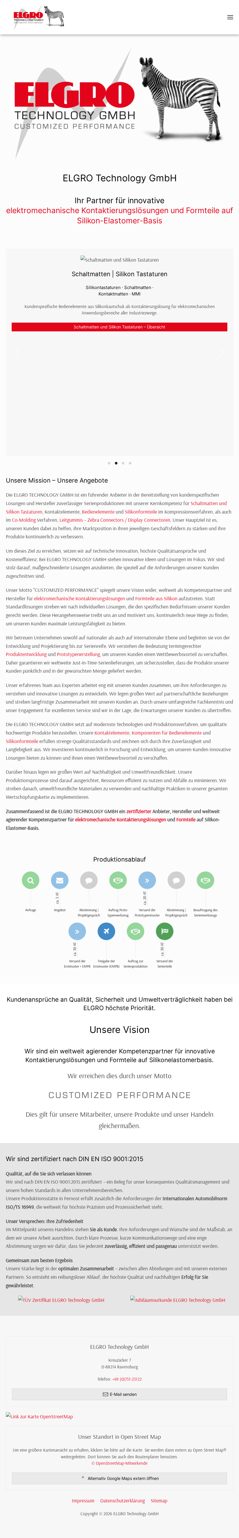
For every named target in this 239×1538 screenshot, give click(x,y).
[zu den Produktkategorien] (119, 103)
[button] (230, 17)
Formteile (186, 819)
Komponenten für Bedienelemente (167, 732)
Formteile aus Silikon (156, 598)
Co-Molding (24, 519)
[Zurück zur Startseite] (39, 17)
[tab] (109, 463)
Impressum (83, 1500)
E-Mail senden (123, 1394)
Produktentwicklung (26, 654)
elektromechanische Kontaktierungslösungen (79, 598)
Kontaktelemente (111, 732)
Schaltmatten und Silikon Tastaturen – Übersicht (119, 326)
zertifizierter (138, 811)
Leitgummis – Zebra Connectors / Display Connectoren (114, 519)
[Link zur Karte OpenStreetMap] (122, 1416)
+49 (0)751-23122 (127, 1379)
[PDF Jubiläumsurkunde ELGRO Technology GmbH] (177, 1299)
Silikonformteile (141, 511)
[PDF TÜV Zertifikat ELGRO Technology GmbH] (61, 1299)
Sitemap (159, 1500)
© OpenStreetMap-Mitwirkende (119, 1463)
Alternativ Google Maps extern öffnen (123, 1478)
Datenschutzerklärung (122, 1500)
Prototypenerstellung (78, 654)
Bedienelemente (98, 511)
